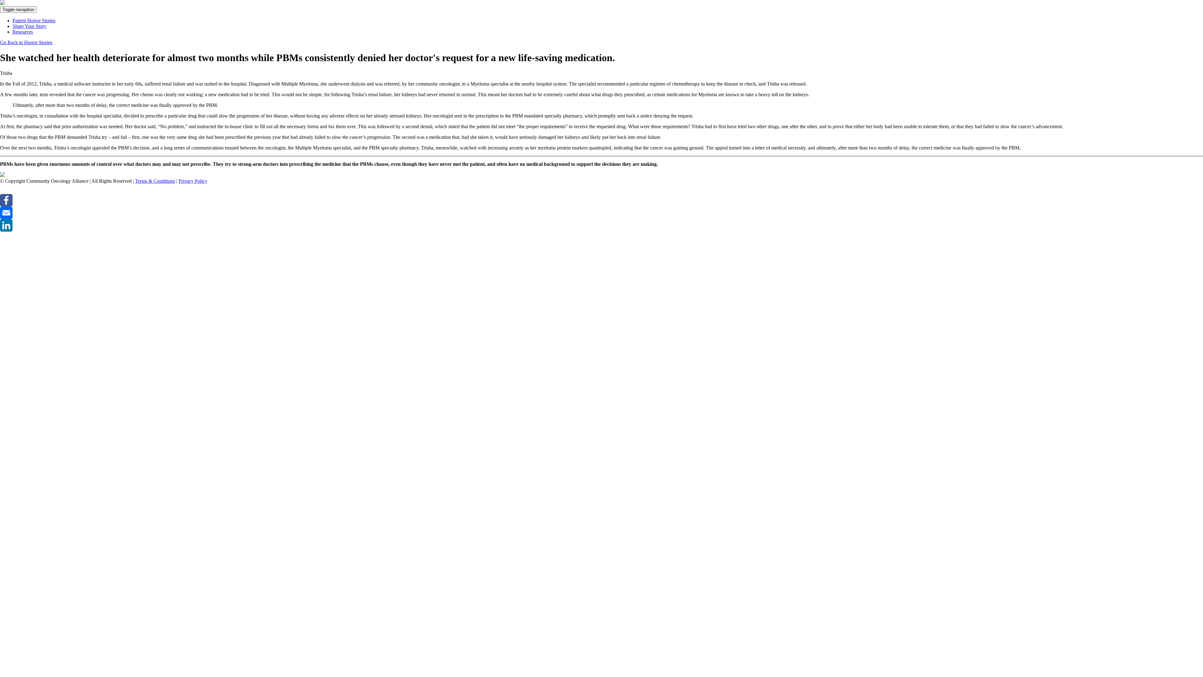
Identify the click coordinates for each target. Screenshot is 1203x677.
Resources (23, 31)
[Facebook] (601, 200)
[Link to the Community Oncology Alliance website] (2, 175)
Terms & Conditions (155, 181)
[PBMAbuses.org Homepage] (2, 3)
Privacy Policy (193, 181)
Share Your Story (29, 26)
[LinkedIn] (601, 225)
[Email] (601, 213)
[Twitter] (601, 189)
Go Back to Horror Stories (26, 42)
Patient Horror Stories (34, 20)
